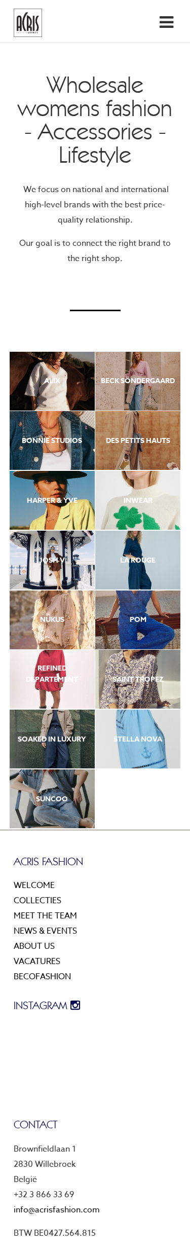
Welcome (34, 885)
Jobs (166, 105)
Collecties (37, 901)
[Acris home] (28, 23)
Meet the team (144, 60)
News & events (144, 75)
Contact (156, 136)
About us (155, 90)
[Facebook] (148, 21)
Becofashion (42, 977)
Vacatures (37, 961)
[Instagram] (156, 21)
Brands (160, 45)
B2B (169, 121)
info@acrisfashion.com (57, 1210)
